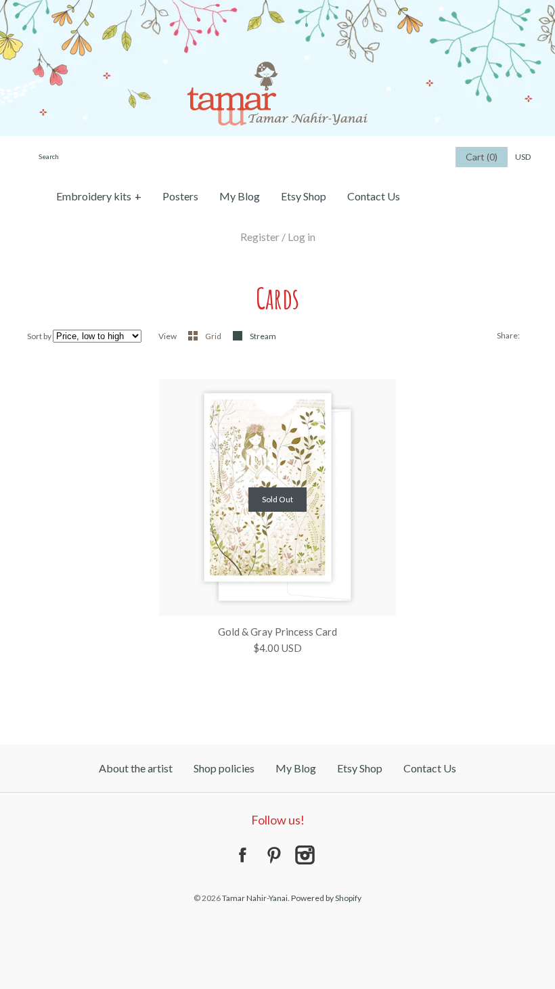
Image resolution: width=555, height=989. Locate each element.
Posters (180, 196)
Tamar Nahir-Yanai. (256, 898)
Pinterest (273, 855)
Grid (214, 336)
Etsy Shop (303, 196)
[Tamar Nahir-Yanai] (277, 8)
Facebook (242, 855)
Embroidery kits (98, 196)
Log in (301, 236)
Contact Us (373, 196)
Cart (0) (481, 156)
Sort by (39, 336)
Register (260, 236)
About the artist (136, 768)
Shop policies (224, 768)
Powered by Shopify (326, 898)
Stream (263, 336)
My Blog (239, 196)
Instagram (304, 855)
